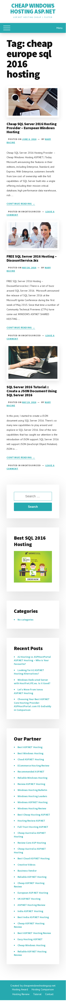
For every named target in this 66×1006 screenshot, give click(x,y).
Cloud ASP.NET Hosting (31, 759)
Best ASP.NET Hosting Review (34, 933)
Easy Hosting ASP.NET (30, 939)
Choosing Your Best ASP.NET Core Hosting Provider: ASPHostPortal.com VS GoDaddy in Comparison (32, 704)
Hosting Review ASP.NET (31, 820)
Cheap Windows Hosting (31, 945)
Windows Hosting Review (32, 808)
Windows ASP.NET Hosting (33, 802)
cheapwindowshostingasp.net (39, 985)
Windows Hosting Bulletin (32, 790)
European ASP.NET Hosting (33, 892)
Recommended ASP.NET (31, 771)
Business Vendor (27, 870)
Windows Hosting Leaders (32, 796)
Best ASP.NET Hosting (30, 747)
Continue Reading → (21, 203)
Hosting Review (20, 994)
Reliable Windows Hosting (32, 777)
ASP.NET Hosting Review (31, 905)
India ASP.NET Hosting (30, 911)
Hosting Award (20, 989)
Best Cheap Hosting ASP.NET (34, 814)
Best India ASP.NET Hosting (33, 917)
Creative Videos (26, 864)
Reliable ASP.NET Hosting (32, 876)
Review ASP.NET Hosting (31, 784)
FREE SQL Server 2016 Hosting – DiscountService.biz (32, 258)
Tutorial (37, 994)
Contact (49, 994)
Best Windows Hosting (30, 753)
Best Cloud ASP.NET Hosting (34, 858)
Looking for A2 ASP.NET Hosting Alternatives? (29, 671)
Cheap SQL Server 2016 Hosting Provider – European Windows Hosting (31, 128)
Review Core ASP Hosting (32, 842)
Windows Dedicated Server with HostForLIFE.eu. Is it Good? (32, 681)
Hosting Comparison (43, 989)
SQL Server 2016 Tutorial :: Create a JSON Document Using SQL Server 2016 (32, 391)
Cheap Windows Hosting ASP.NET (32, 8)
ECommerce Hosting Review (33, 765)
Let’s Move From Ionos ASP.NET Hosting (28, 691)
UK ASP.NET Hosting (29, 898)
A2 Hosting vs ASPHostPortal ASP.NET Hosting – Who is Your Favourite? (32, 660)
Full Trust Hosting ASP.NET (33, 826)
